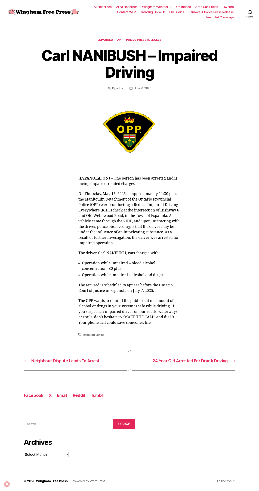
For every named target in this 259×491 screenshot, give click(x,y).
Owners (228, 7)
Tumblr (97, 395)
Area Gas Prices (206, 7)
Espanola (105, 39)
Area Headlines (127, 7)
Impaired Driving (93, 335)
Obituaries (183, 7)
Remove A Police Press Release (211, 12)
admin (120, 88)
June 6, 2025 (142, 88)
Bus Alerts (176, 12)
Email (62, 395)
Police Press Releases (144, 39)
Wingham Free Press (51, 481)
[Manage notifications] (7, 484)
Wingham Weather (155, 7)
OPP (120, 39)
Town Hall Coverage (219, 17)
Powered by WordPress (88, 481)
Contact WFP (126, 12)
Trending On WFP (152, 12)
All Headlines (103, 7)
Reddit (79, 395)
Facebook (34, 395)
